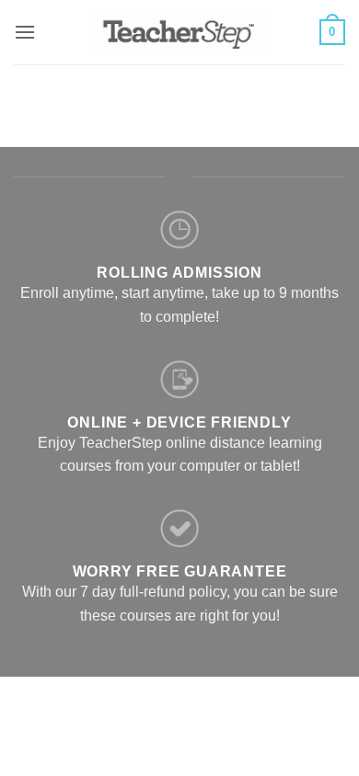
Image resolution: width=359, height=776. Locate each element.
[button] (25, 31)
